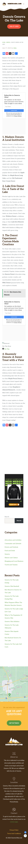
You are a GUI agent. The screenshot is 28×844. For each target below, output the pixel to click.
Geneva (8, 42)
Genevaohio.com (14, 4)
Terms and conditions (14, 833)
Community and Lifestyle (13, 543)
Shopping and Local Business (14, 561)
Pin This (6, 349)
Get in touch (14, 723)
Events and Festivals (11, 547)
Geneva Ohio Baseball (12, 586)
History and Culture (11, 558)
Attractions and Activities (13, 540)
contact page (14, 822)
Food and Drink (10, 550)
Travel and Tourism (11, 565)
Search (7, 517)
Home (3, 42)
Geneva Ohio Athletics (12, 621)
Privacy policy (14, 830)
